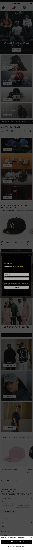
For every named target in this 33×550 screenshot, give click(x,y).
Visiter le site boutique (16, 541)
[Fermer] (31, 538)
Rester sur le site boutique (16, 547)
